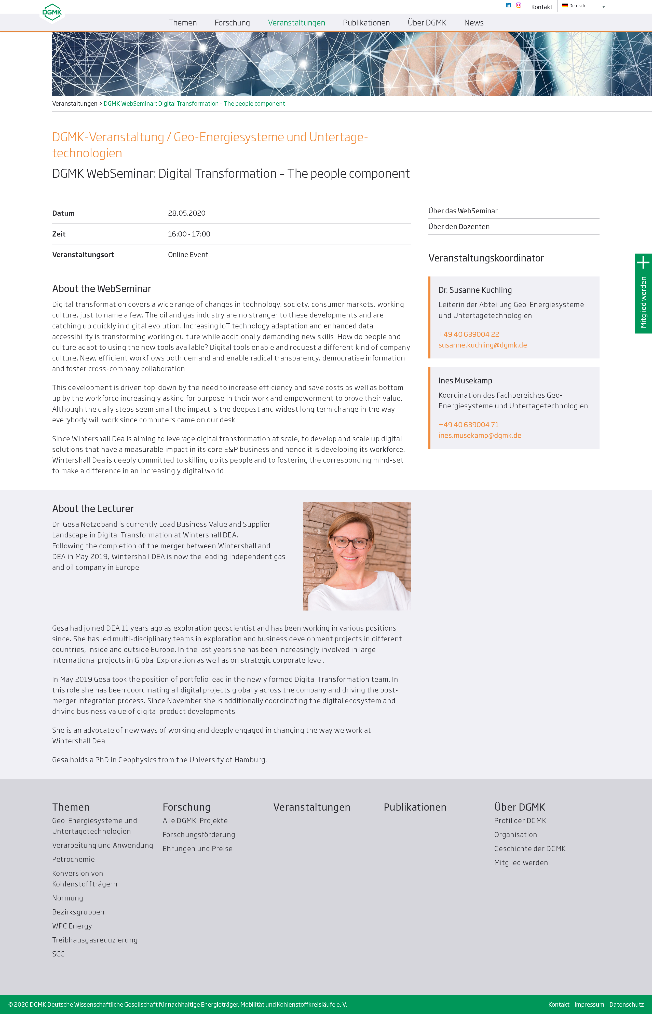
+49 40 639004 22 (469, 334)
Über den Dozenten (459, 226)
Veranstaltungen (312, 807)
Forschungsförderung (199, 834)
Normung (68, 898)
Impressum (589, 1004)
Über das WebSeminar (463, 210)
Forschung (187, 807)
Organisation (515, 834)
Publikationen (415, 807)
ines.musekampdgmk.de (480, 435)
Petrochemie (73, 859)
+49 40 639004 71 (469, 424)
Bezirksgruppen (78, 912)
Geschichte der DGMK (530, 848)
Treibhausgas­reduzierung (95, 940)
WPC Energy (72, 926)
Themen (71, 807)
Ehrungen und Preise (198, 848)
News (474, 22)
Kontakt (558, 1004)
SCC (58, 954)
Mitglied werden (643, 302)
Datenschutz (626, 1004)
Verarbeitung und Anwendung (102, 845)
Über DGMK (520, 807)
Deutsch (577, 5)
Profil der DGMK (520, 820)
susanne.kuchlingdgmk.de (483, 345)
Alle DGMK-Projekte (195, 820)
